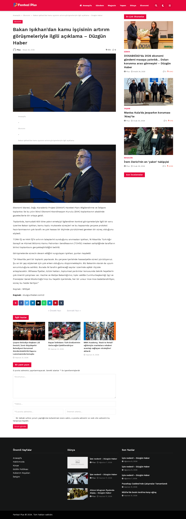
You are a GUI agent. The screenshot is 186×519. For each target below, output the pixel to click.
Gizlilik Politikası (20, 469)
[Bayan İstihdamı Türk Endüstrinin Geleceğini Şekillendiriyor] (64, 331)
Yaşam (123, 5)
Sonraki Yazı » (74, 310)
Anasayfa (87, 5)
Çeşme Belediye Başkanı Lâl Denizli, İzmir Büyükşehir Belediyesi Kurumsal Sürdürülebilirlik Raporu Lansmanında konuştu (26, 348)
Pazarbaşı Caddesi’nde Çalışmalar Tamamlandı (144, 484)
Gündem (100, 5)
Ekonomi (144, 5)
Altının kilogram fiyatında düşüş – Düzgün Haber (102, 491)
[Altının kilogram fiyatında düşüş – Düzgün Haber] (77, 494)
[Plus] (14, 50)
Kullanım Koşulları (21, 473)
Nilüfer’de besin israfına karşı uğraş (139, 492)
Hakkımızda (18, 462)
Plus (19, 50)
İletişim (16, 477)
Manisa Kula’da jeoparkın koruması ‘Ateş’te (147, 114)
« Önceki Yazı (54, 310)
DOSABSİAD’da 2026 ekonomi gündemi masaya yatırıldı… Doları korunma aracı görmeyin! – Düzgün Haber (147, 61)
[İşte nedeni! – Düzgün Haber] (77, 462)
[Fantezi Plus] (25, 5)
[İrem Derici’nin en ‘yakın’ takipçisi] (148, 141)
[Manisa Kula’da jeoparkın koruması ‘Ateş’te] (148, 92)
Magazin (112, 5)
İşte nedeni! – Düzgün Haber (103, 459)
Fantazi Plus (18, 515)
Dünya (133, 5)
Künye (16, 465)
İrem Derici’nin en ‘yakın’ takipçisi (146, 161)
